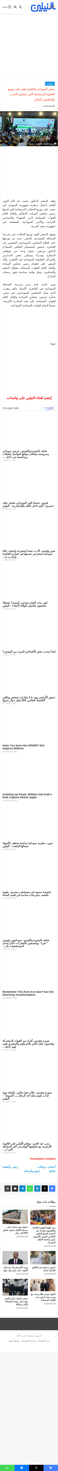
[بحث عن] (15, 8)
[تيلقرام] (22, 1188)
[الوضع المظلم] (20, 8)
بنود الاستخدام (43, 1341)
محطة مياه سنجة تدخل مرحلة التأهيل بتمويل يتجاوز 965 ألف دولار (15, 1230)
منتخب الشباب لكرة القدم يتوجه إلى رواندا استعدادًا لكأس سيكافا (16, 1301)
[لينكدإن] (37, 1188)
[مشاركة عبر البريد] (15, 1188)
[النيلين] (43, 7)
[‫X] (45, 1188)
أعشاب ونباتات (47, 1166)
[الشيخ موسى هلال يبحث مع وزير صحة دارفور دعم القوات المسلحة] (43, 1285)
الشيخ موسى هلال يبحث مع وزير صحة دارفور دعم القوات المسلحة (43, 1297)
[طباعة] (7, 1188)
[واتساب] (30, 1188)
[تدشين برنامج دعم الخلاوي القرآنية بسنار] (43, 1257)
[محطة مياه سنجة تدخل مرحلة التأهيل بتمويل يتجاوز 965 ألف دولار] (15, 1217)
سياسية (50, 83)
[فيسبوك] (52, 1188)
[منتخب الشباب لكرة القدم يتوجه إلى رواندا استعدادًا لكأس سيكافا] (15, 1287)
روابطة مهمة (14, 1341)
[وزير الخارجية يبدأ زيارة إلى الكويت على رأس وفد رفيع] (15, 1257)
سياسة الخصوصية (28, 1341)
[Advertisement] (29, 46)
